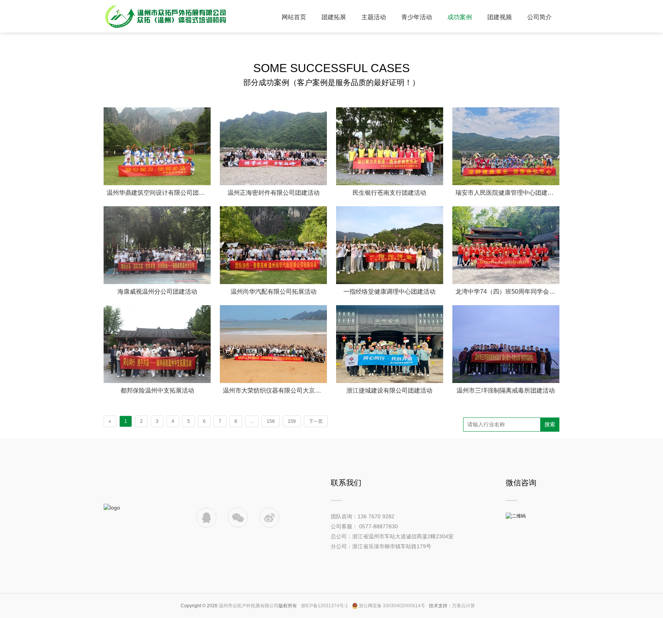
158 (271, 421)
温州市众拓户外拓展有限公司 (249, 605)
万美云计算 (463, 605)
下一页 (316, 421)
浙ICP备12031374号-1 (324, 605)
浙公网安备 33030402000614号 (392, 605)
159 (292, 421)
